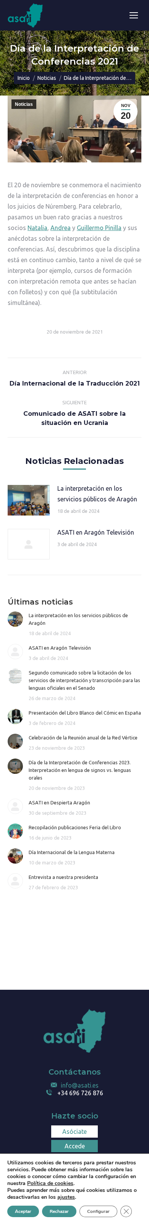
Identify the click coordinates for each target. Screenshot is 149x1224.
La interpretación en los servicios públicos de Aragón (97, 494)
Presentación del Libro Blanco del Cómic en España (85, 712)
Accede (75, 1146)
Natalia (37, 227)
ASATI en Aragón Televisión (95, 532)
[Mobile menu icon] (133, 15)
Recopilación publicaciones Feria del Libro (75, 827)
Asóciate (74, 1131)
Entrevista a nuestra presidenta (63, 877)
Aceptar (23, 1211)
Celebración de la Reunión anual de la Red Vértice (83, 737)
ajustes (66, 1197)
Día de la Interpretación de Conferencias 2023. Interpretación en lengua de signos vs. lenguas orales (80, 770)
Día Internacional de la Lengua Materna (72, 852)
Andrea (60, 227)
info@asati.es (80, 1085)
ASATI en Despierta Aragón (59, 802)
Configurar (98, 1211)
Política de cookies (50, 1183)
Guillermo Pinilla (99, 227)
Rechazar (59, 1211)
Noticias (24, 104)
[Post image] (29, 500)
